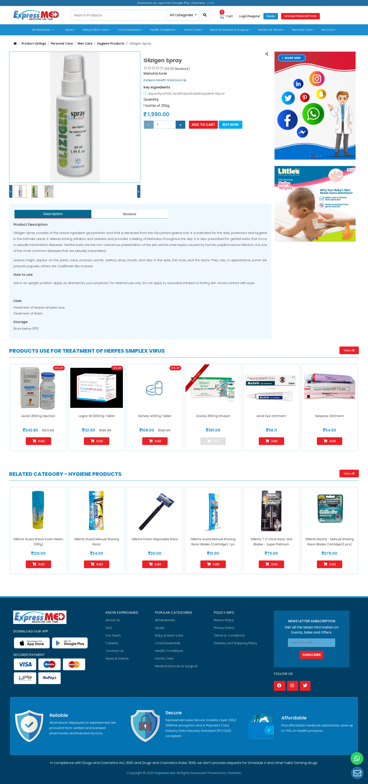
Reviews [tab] (129, 214)
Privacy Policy (224, 627)
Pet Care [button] (328, 30)
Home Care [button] (192, 30)
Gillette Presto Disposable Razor (155, 539)
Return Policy (224, 620)
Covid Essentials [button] (129, 30)
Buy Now (231, 124)
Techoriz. (234, 773)
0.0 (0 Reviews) (177, 68)
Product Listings (34, 43)
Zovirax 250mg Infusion (213, 416)
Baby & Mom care (169, 635)
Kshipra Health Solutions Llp (165, 80)
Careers (112, 643)
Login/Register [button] (249, 16)
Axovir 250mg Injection (38, 416)
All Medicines (43, 29)
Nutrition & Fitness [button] (270, 30)
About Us (113, 620)
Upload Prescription (300, 16)
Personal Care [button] (302, 30)
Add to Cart (203, 124)
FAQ (109, 627)
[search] (205, 15)
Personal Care (62, 43)
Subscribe (311, 654)
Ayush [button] (69, 30)
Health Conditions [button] (162, 30)
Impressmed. (165, 773)
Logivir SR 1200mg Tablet (97, 416)
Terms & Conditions (229, 635)
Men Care (85, 43)
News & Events (117, 658)
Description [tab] (53, 213)
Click (210, 3)
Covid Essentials (167, 643)
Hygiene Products (110, 43)
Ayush (159, 627)
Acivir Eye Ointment (271, 416)
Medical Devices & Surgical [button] (229, 30)
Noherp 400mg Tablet (154, 416)
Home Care (164, 658)
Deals (271, 16)
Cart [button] (227, 16)
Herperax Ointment (329, 416)
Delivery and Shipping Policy (235, 643)
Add (41, 441)
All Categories (182, 15)
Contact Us (115, 650)
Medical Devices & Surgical (176, 666)
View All (349, 350)
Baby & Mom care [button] (95, 30)
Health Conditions (169, 650)
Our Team (113, 635)
